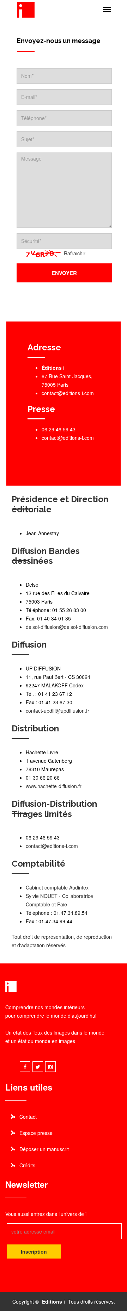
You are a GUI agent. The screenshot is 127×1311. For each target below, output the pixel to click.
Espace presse (36, 1132)
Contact (28, 1116)
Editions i (53, 1301)
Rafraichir (74, 253)
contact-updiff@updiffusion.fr (57, 710)
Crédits (27, 1165)
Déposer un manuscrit (44, 1149)
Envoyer (64, 273)
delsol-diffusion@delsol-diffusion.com (67, 626)
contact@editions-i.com (68, 437)
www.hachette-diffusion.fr (53, 785)
